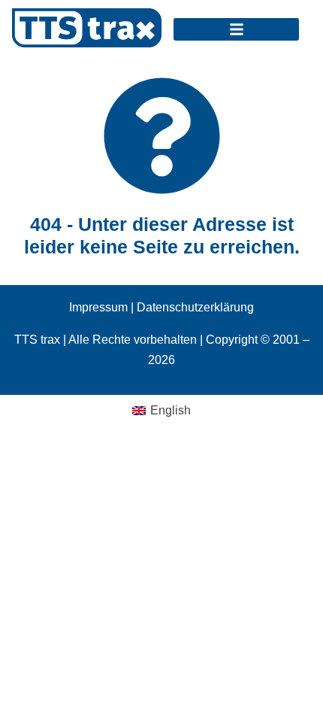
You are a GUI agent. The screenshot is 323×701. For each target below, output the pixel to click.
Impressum (98, 307)
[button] (236, 29)
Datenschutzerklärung (195, 307)
